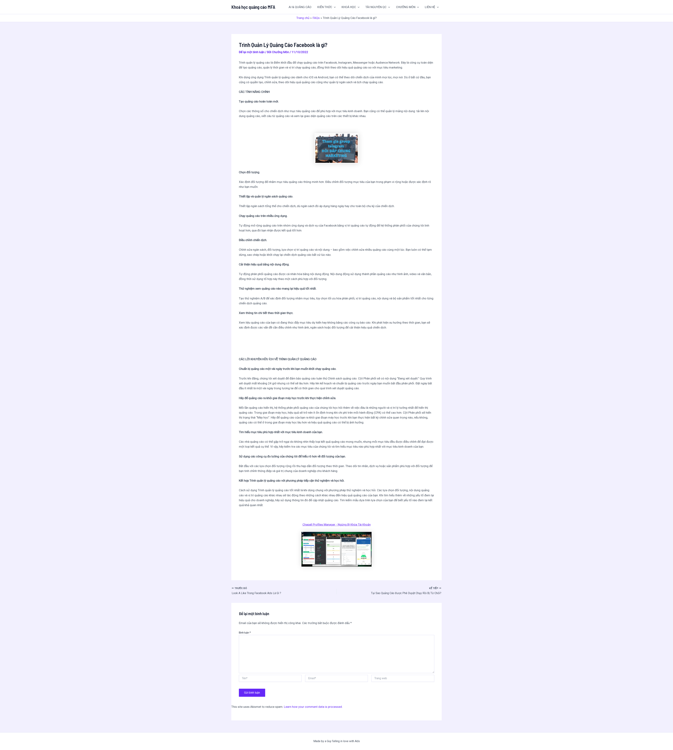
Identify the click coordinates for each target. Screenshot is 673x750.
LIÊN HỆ (430, 7)
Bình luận (245, 632)
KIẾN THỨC (324, 7)
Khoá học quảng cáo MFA (253, 7)
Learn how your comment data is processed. (313, 706)
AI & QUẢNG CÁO (300, 7)
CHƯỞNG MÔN (405, 7)
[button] (334, 7)
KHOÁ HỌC (349, 7)
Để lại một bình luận (251, 52)
